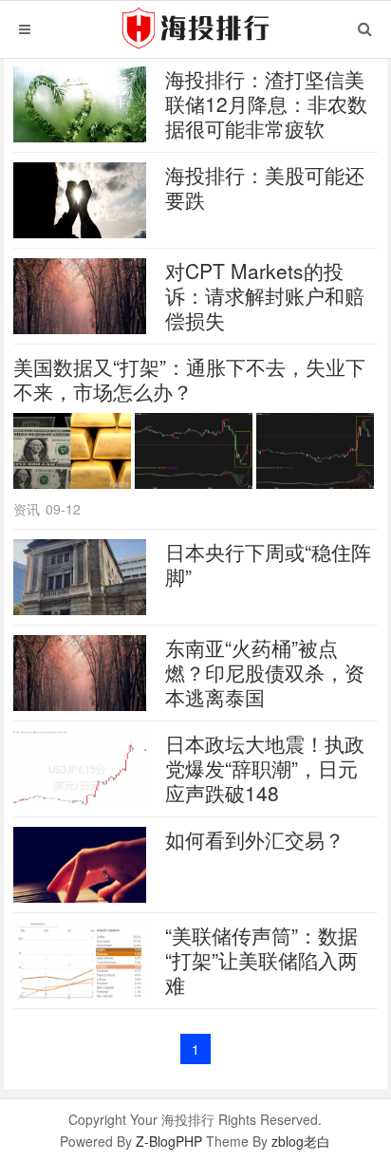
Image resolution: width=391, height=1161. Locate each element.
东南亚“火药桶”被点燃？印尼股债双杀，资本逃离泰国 (264, 672)
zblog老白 (300, 1141)
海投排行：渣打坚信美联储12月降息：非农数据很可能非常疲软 (266, 103)
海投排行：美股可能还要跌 (264, 187)
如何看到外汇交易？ (254, 839)
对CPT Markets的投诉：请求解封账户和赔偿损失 (264, 295)
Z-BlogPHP (169, 1141)
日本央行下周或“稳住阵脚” (268, 563)
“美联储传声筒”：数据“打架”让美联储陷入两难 (261, 960)
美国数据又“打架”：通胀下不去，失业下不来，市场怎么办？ (189, 378)
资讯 (26, 508)
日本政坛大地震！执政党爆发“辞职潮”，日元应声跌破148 (264, 768)
